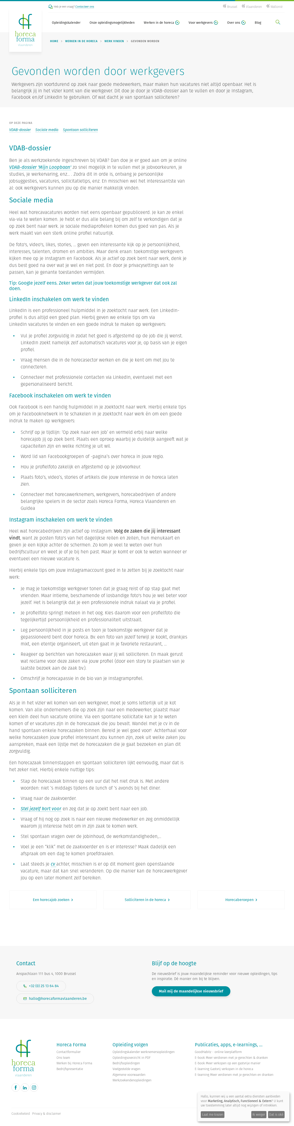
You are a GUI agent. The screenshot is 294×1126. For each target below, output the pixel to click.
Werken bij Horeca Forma (74, 1063)
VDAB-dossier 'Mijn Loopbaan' (40, 167)
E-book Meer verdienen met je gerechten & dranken (231, 1058)
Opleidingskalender (66, 22)
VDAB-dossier (20, 129)
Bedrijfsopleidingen (126, 1063)
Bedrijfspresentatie (70, 1069)
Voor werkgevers (201, 22)
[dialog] (243, 1106)
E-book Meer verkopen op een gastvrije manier (227, 1063)
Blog (258, 22)
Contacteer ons (84, 7)
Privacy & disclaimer (46, 1113)
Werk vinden (114, 41)
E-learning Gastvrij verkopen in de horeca (224, 1069)
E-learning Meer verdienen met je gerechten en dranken (234, 1075)
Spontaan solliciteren (80, 129)
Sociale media (46, 129)
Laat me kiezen (212, 1114)
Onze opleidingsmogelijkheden (112, 22)
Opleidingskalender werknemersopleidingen (144, 1052)
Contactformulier (69, 1052)
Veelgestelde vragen (126, 1069)
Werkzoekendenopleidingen (132, 1080)
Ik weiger (258, 1114)
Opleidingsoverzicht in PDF (132, 1058)
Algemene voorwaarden (129, 1075)
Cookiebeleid (20, 1113)
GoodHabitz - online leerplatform (218, 1052)
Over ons (233, 22)
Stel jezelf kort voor (41, 808)
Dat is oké (276, 1114)
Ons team (63, 1058)
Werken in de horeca (159, 22)
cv (53, 864)
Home (54, 41)
